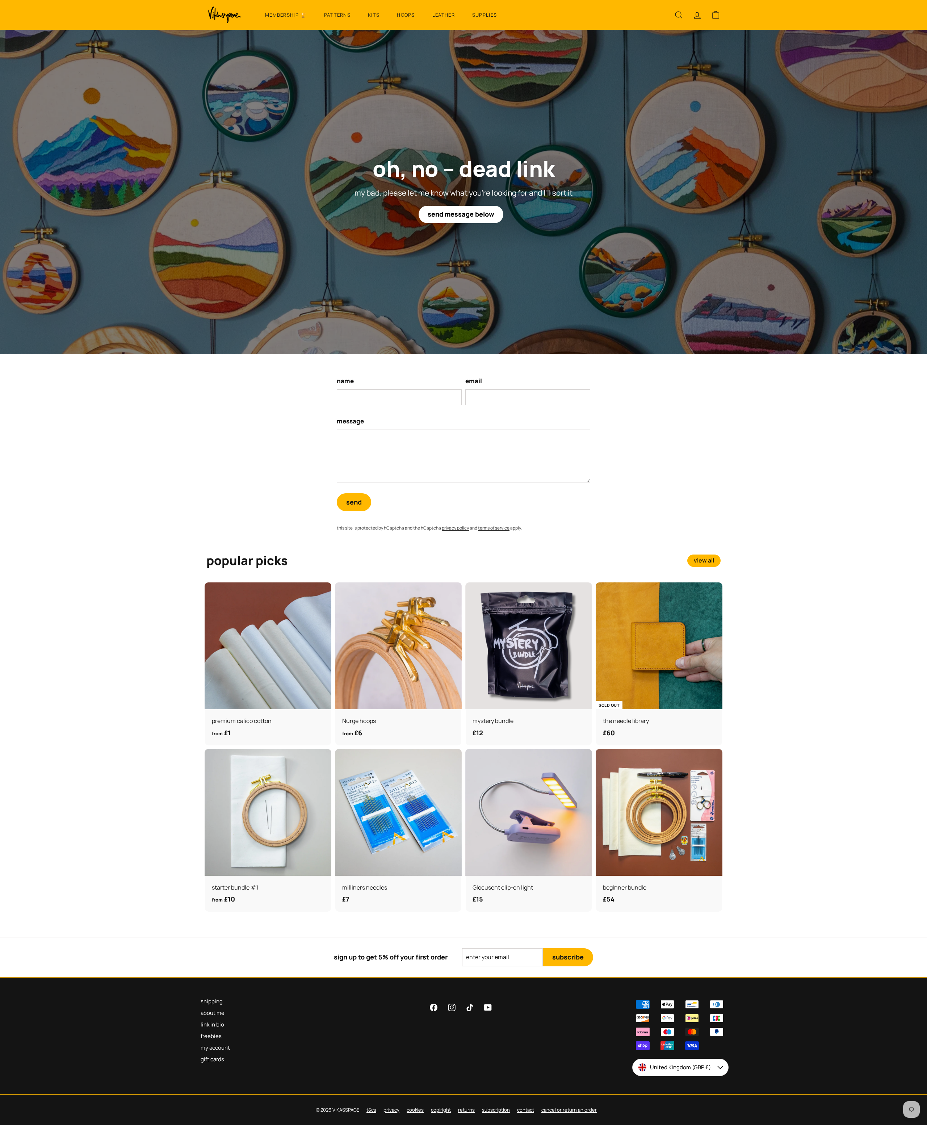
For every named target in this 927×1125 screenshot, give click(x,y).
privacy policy (509, 582)
